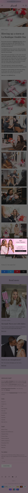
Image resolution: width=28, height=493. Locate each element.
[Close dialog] (26, 239)
